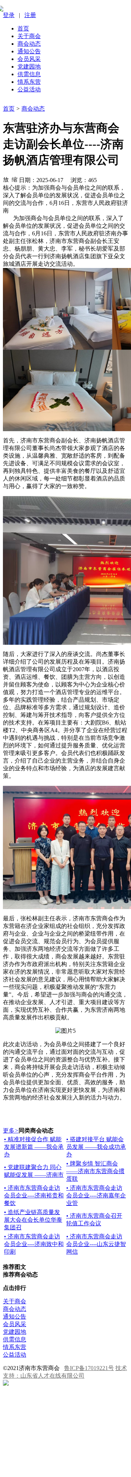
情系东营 (29, 82)
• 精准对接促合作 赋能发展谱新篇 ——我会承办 (34, 1147)
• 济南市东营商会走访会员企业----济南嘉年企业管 (96, 1195)
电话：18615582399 (36, 1452)
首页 (23, 28)
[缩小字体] (14, 179)
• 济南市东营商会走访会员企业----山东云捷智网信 (96, 1244)
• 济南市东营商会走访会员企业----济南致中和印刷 (34, 1244)
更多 (11, 1130)
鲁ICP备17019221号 (89, 1368)
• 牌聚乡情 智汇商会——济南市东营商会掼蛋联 (95, 1171)
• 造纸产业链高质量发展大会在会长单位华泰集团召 (33, 1219)
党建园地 (29, 66)
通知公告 (29, 51)
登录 (9, 15)
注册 (30, 15)
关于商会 (29, 36)
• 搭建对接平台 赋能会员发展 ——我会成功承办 (96, 1147)
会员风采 (29, 59)
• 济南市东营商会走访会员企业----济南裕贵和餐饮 (34, 1195)
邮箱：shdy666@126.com (43, 1466)
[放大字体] (6, 179)
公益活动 (29, 89)
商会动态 (29, 44)
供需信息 (29, 74)
